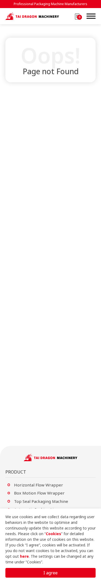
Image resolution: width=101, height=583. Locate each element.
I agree (50, 573)
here (24, 556)
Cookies (53, 533)
